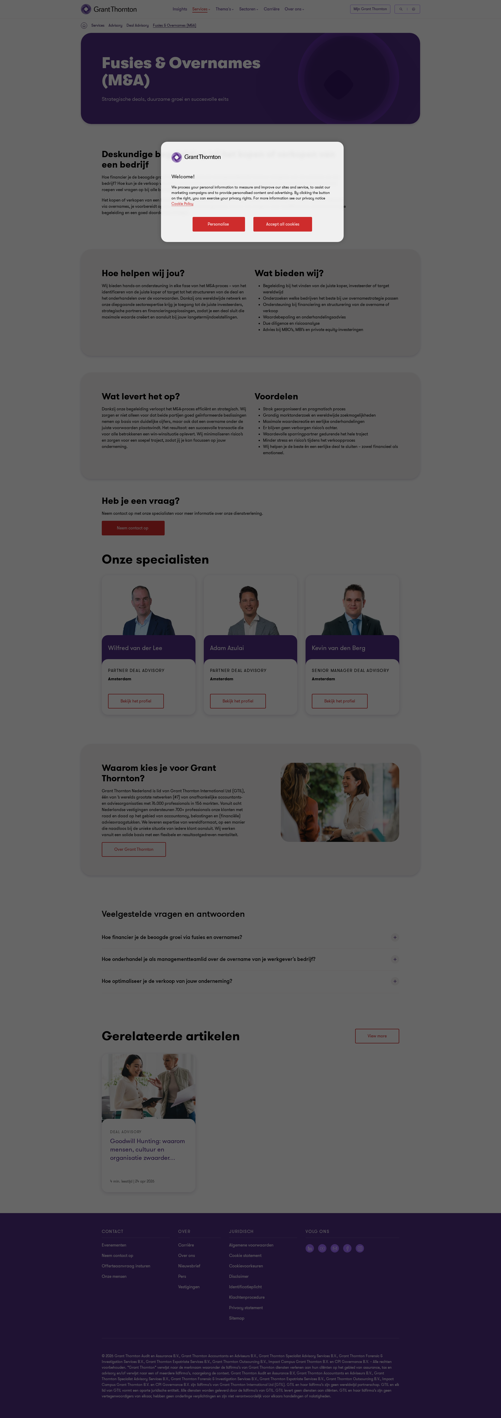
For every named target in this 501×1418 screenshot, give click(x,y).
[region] (252, 192)
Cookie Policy (182, 203)
